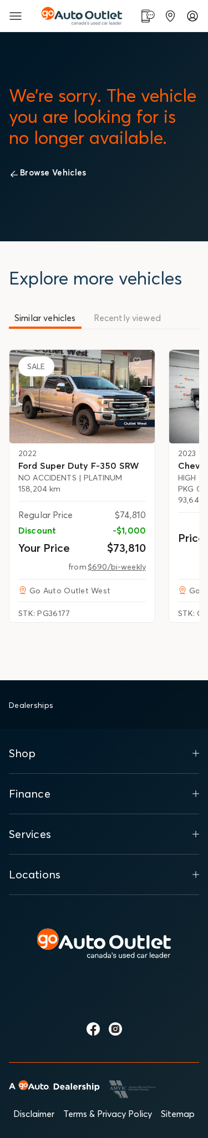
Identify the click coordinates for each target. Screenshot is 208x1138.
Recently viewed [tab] (127, 317)
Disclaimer (33, 1113)
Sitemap (178, 1113)
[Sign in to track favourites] (139, 363)
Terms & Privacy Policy (107, 1113)
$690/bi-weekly (117, 567)
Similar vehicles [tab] (45, 317)
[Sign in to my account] (192, 16)
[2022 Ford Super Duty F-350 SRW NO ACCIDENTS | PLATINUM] (82, 396)
